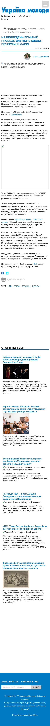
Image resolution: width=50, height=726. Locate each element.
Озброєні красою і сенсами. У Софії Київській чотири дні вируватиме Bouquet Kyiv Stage (22, 359)
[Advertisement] (25, 313)
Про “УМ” (14, 681)
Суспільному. (16, 114)
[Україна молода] (25, 10)
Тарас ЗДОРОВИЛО (41, 57)
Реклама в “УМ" (30, 681)
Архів (4, 681)
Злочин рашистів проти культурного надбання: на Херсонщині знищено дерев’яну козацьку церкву (22, 461)
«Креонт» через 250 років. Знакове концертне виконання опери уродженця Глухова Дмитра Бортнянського (24, 409)
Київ (10, 286)
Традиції (26, 286)
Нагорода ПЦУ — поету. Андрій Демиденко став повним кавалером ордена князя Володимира (22, 496)
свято (17, 286)
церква (35, 286)
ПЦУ (35, 264)
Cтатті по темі (12, 347)
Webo (35, 715)
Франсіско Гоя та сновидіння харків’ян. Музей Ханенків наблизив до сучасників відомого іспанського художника (24, 565)
